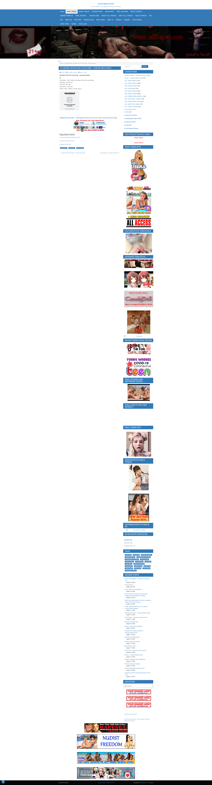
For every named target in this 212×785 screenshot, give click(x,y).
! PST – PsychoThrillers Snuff (134, 78)
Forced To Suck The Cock (67, 141)
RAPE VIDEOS (71, 11)
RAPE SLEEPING (122, 11)
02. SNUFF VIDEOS (131, 83)
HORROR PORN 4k (66, 16)
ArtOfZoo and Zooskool (130, 714)
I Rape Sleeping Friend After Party (135, 668)
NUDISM (127, 20)
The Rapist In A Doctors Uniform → (110, 153)
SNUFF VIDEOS (84, 11)
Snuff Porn (138, 568)
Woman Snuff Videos (131, 570)
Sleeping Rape (138, 566)
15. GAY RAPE (128, 112)
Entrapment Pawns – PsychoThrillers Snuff (138, 613)
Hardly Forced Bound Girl (133, 637)
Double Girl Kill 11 (131, 646)
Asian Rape (128, 555)
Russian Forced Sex (139, 563)
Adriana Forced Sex (65, 144)
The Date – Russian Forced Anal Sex (136, 650)
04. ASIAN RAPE (130, 88)
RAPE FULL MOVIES (126, 16)
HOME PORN (64, 24)
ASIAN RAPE (109, 11)
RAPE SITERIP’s (80, 16)
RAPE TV (110, 20)
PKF (150, 16)
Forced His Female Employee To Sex (70, 137)
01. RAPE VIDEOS (68, 63)
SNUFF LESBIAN (136, 11)
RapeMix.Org (128, 543)
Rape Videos (80, 148)
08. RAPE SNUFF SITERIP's (133, 99)
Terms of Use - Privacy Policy (106, 782)
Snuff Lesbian (129, 568)
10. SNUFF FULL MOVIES (133, 104)
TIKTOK (73, 24)
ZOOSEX (119, 20)
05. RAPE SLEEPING (131, 91)
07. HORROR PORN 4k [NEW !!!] (134, 96)
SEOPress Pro (145, 782)
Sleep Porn (147, 566)
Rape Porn (72, 148)
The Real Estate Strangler (133, 664)
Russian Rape (129, 566)
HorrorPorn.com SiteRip (143, 557)
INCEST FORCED (141, 16)
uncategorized (130, 109)
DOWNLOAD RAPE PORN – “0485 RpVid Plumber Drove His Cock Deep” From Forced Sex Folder (88, 118)
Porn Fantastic (129, 561)
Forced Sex (64, 148)
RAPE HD (68, 20)
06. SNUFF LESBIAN (131, 93)
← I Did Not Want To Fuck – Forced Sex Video (72, 153)
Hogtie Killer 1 (130, 585)
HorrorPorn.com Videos (132, 559)
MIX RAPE (77, 20)
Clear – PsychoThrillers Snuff (134, 655)
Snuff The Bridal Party (132, 622)
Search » (145, 66)
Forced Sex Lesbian (146, 555)
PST (61, 20)
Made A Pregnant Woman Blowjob (135, 659)
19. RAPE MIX (127, 125)
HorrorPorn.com (130, 557)
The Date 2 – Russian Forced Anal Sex (136, 617)
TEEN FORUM (137, 20)
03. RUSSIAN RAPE (131, 86)
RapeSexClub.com (129, 546)
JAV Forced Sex (144, 559)
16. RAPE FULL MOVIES (130, 115)
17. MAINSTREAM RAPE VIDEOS (132, 118)
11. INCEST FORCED (131, 106)
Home (62, 11)
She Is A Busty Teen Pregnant (134, 626)
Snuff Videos (146, 568)
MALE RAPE (100, 20)
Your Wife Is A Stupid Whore (134, 589)
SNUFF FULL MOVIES (109, 16)
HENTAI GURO (94, 16)
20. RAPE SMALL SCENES (131, 128)
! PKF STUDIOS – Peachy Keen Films (136, 75)
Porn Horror (139, 561)
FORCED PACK (89, 20)
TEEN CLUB (83, 24)
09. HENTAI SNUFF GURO (133, 101)
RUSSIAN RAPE (97, 11)
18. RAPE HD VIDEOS (130, 122)
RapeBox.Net (128, 540)
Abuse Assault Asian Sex (133, 641)
